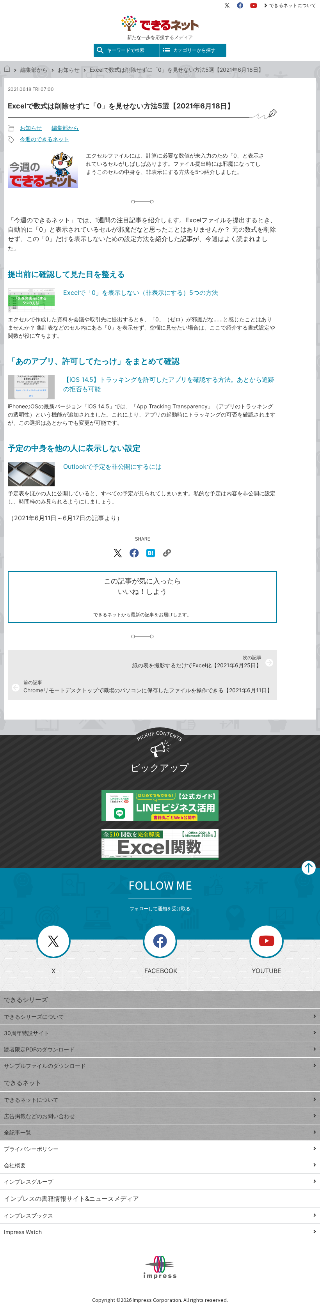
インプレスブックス (28, 1215)
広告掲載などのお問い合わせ (39, 1116)
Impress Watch (23, 1232)
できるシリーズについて (34, 1016)
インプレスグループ (28, 1181)
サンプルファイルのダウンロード (45, 1065)
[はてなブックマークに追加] (150, 553)
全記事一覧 (17, 1132)
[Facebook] (240, 5)
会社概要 (15, 1165)
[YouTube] (253, 5)
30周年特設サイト (26, 1033)
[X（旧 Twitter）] (227, 5)
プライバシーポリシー (31, 1148)
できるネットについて (292, 5)
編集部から (34, 69)
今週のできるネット (44, 139)
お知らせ (69, 69)
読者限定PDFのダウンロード (39, 1049)
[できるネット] (7, 70)
